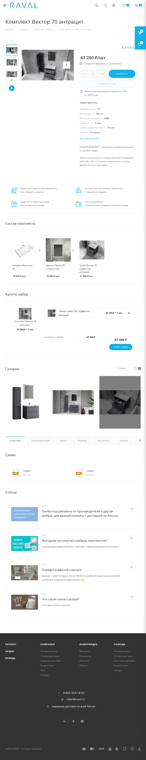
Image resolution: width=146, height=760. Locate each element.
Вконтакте (64, 721)
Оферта (83, 665)
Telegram (73, 721)
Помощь (120, 644)
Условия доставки (50, 656)
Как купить (103, 440)
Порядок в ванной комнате (62, 570)
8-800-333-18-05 (73, 693)
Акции (9, 651)
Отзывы (82, 440)
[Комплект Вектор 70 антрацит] (48, 65)
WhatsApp (82, 721)
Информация (88, 644)
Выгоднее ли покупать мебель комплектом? (75, 540)
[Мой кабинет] (113, 5)
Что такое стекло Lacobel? (60, 599)
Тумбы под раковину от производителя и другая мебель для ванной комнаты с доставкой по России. (80, 513)
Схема (26, 470)
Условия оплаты (49, 651)
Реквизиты (85, 656)
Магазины (84, 651)
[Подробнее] (131, 508)
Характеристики (40, 440)
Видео (63, 440)
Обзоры (118, 670)
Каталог (11, 644)
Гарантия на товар (50, 660)
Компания (48, 644)
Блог (43, 670)
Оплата (124, 440)
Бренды (10, 658)
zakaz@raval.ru (76, 699)
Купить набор (120, 347)
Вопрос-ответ (48, 665)
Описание (15, 440)
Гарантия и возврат (124, 660)
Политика (84, 660)
